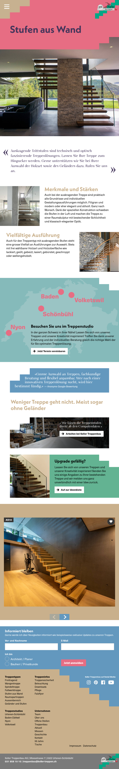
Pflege (38, 690)
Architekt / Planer (22, 659)
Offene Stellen (42, 721)
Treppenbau (41, 724)
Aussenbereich (13, 700)
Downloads (40, 687)
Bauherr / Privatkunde (24, 664)
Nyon (7, 721)
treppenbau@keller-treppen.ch (40, 761)
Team (37, 714)
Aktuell (38, 727)
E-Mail (64, 640)
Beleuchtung (41, 683)
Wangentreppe (12, 683)
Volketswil (10, 724)
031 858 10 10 (13, 761)
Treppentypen (13, 677)
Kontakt (39, 737)
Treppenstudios (14, 711)
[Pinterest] (96, 682)
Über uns (39, 717)
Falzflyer (39, 693)
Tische (38, 744)
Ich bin (8, 654)
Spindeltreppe (12, 687)
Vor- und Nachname (16, 640)
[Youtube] (111, 682)
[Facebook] (103, 682)
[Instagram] (88, 682)
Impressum (75, 745)
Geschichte (41, 734)
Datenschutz (89, 745)
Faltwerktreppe (13, 690)
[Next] (64, 617)
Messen (39, 731)
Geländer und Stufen (16, 703)
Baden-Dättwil (12, 717)
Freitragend (11, 680)
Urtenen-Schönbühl (15, 714)
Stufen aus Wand (14, 693)
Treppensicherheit (44, 680)
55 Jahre (39, 741)
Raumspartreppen (14, 697)
